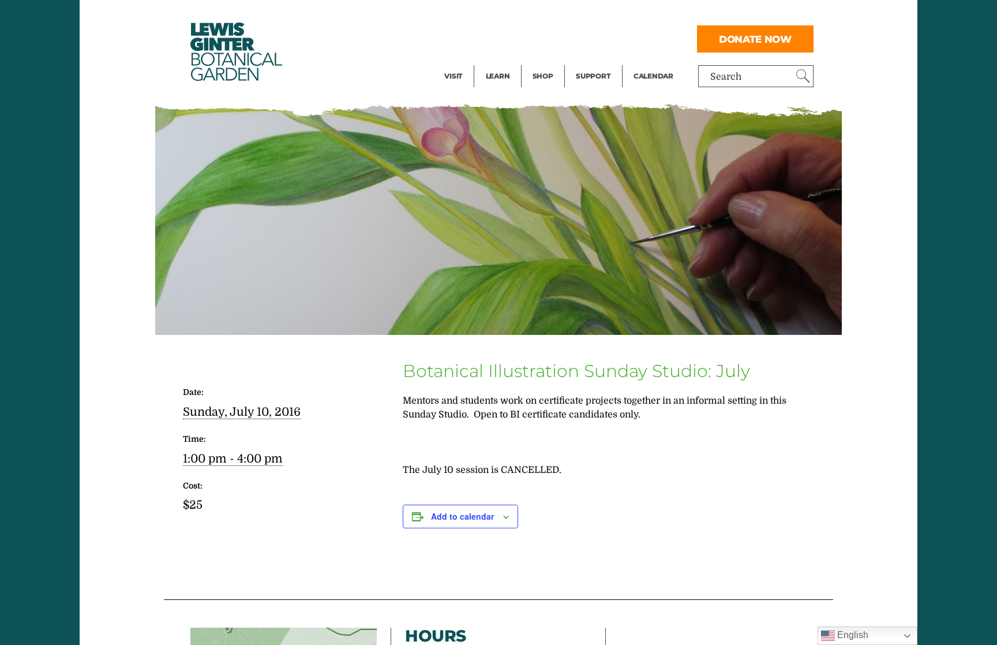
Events (459, 38)
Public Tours (513, 15)
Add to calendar (462, 516)
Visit (453, 76)
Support (593, 76)
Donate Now (755, 39)
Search (725, 77)
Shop (543, 76)
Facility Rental (476, 15)
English (851, 635)
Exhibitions (469, 61)
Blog (495, 61)
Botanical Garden (235, 51)
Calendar (653, 76)
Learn (498, 76)
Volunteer (596, 61)
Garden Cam (513, 38)
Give (585, 38)
